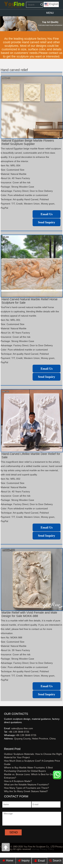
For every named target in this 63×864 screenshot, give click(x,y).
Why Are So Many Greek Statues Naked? (26, 791)
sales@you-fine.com (22, 728)
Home (9, 860)
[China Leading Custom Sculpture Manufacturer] (14, 4)
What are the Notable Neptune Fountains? (26, 784)
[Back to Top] (6, 848)
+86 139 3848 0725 (18, 731)
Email (41, 860)
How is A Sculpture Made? (18, 781)
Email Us (47, 214)
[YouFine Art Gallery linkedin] (5, 744)
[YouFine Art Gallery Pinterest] (6, 744)
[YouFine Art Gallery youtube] (4, 744)
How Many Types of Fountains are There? (26, 788)
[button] (50, 12)
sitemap (35, 849)
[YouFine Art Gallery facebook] (3, 744)
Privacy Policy (47, 849)
